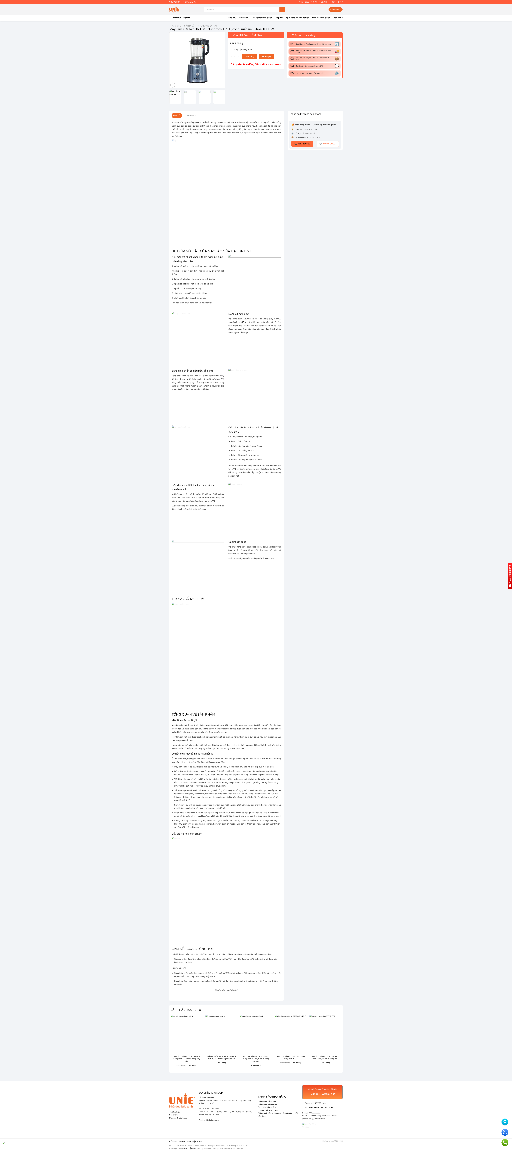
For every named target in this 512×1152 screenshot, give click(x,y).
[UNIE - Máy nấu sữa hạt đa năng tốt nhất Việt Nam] (174, 9)
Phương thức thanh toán (268, 1110)
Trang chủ (231, 17)
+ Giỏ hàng (249, 56)
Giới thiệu (243, 17)
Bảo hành (338, 17)
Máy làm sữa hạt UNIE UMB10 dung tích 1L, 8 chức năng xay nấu (186, 1058)
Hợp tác (279, 17)
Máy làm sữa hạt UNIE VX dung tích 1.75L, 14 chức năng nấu (325, 1057)
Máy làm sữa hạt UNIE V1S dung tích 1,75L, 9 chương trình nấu (221, 1057)
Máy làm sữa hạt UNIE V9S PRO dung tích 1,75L (291, 1057)
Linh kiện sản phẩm (321, 17)
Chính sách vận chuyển (267, 1104)
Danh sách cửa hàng (178, 1118)
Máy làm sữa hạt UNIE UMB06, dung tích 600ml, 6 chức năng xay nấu (256, 1058)
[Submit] (282, 9)
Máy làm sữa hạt (207, 25)
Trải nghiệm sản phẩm (262, 17)
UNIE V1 (243, 322)
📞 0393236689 (302, 143)
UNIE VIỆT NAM (190, 1148)
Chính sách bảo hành (267, 1101)
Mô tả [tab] (176, 115)
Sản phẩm (189, 25)
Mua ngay (266, 56)
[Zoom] (172, 85)
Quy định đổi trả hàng (267, 1107)
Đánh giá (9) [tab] (191, 115)
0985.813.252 (329, 1094)
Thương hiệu (174, 1112)
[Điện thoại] (504, 1142)
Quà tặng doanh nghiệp (297, 17)
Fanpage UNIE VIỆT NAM (315, 1103)
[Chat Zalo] (504, 1132)
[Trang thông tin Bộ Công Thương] (312, 1126)
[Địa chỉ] (504, 1122)
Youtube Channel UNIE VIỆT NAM (319, 1107)
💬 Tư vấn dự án (327, 144)
